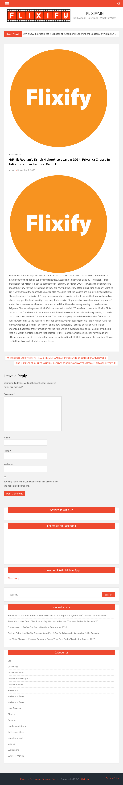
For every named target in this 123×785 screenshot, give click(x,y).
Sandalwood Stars (17, 726)
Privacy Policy (112, 778)
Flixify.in (95, 13)
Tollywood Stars (16, 732)
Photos (11, 714)
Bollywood (15, 154)
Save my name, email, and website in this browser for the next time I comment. (31, 483)
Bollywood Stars (16, 672)
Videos (11, 743)
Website (8, 464)
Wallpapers (13, 749)
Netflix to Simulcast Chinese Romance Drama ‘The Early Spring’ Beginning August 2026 (51, 639)
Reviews (12, 720)
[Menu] (7, 3)
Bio (9, 660)
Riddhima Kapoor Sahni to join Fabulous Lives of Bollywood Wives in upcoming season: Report (64, 363)
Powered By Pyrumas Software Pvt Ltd (39, 779)
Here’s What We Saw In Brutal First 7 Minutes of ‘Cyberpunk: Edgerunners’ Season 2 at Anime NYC (63, 33)
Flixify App (13, 578)
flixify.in (85, 779)
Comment (9, 394)
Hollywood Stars (16, 696)
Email (7, 450)
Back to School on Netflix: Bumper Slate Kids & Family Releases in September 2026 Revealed (54, 633)
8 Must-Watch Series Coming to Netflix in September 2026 (37, 627)
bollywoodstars (15, 684)
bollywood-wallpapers (19, 678)
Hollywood (13, 690)
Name (7, 437)
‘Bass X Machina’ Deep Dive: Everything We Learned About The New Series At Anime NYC (53, 621)
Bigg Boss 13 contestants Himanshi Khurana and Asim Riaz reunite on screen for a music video (58, 358)
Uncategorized (15, 737)
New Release (14, 708)
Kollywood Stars (16, 702)
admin (11, 170)
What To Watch (16, 755)
